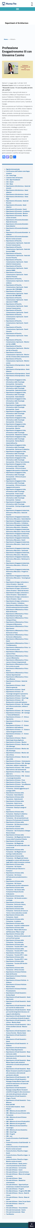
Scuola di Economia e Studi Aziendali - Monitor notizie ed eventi (17, 1148)
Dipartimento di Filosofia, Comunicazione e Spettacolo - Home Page (17, 336)
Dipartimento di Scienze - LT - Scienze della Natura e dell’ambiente (17, 726)
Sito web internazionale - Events (16, 1210)
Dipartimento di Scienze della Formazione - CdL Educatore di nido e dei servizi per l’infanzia (17, 824)
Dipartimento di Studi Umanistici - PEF (17, 1077)
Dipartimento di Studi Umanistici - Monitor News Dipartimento (16, 1049)
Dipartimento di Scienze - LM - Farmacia (18, 711)
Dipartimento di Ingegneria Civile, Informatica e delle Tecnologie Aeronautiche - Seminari (16, 498)
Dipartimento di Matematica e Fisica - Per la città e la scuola (17, 665)
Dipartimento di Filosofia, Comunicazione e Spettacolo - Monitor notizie (17, 361)
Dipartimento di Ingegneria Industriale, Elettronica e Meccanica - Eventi (17, 539)
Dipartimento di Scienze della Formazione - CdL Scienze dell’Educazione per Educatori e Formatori (15, 867)
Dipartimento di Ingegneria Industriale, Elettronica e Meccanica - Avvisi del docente (17, 512)
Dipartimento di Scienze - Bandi (15, 690)
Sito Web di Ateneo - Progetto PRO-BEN (18, 1191)
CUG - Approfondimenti (13, 180)
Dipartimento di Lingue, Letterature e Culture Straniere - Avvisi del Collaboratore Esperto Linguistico (17, 584)
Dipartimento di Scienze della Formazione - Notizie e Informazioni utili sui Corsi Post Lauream (18, 936)
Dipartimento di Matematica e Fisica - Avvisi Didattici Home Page (17, 615)
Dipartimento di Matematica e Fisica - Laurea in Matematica (17, 657)
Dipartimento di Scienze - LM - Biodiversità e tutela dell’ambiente (16, 701)
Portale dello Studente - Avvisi (15, 1107)
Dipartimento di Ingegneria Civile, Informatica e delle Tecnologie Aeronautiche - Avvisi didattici (16, 395)
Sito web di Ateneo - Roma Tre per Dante (18, 1201)
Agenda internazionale (13, 169)
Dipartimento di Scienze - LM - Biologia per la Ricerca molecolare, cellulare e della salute (17, 706)
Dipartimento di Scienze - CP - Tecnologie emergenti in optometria (17, 693)
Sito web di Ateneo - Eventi (14, 1170)
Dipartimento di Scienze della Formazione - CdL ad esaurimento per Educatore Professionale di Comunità (17, 818)
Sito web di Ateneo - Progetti (15, 1189)
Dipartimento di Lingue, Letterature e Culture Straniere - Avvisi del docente (17, 589)
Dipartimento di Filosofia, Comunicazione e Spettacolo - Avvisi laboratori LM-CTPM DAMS (17, 287)
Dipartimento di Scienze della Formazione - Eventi (15, 916)
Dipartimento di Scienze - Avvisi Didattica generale (15, 686)
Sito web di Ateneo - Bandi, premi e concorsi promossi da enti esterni (16, 1165)
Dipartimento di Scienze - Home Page (17, 698)
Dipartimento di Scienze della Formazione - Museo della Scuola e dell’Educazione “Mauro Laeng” (16, 930)
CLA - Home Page (11, 176)
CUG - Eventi (9, 182)
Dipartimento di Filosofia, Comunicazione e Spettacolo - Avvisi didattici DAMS (17, 268)
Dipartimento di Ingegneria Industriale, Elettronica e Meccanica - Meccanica (17, 554)
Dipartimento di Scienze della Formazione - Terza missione (15, 941)
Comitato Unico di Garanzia (14, 178)
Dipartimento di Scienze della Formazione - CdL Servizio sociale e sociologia (16, 898)
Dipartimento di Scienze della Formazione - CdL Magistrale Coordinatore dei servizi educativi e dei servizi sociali (18, 844)
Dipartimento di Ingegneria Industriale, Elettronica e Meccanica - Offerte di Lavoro (17, 565)
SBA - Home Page (11, 1132)
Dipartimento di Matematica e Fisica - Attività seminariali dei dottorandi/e (17, 606)
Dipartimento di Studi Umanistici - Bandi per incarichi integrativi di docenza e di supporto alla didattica (18, 1012)
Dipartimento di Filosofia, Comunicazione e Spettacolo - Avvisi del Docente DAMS (18, 249)
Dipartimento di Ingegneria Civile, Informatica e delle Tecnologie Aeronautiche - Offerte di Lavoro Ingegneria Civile (16, 476)
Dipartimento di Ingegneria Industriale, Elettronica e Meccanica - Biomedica (17, 526)
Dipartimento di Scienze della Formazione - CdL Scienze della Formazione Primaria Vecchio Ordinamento (15, 891)
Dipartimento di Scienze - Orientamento (18, 761)
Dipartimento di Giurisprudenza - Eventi (18, 374)
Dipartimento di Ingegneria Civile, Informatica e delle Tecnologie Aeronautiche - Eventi (16, 407)
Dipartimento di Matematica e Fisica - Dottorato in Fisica (17, 632)
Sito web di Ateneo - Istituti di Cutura (17, 1172)
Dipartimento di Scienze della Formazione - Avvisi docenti (15, 798)
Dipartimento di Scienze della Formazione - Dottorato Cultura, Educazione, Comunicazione (16, 904)
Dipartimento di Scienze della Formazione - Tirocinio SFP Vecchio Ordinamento (16, 963)
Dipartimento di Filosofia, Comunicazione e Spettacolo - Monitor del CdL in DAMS (17, 342)
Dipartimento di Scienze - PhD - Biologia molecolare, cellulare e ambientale (18, 764)
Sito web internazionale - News (15, 1212)
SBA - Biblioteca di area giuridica (16, 1124)
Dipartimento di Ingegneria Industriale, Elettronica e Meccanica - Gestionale (17, 549)
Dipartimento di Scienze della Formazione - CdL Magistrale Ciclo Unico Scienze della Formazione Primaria (18, 837)
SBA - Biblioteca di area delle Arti (16, 1111)
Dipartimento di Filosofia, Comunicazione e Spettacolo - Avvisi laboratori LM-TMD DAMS (17, 293)
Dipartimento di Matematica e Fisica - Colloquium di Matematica (17, 623)
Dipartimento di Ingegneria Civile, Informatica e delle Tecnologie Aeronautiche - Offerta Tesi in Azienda (17, 460)
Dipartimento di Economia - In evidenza (18, 211)
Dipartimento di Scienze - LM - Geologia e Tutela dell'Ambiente (18, 714)
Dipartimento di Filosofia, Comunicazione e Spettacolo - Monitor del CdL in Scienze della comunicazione (17, 354)
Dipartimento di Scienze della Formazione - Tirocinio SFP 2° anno (16, 946)
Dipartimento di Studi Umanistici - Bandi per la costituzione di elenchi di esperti (18, 1017)
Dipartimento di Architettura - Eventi (17, 194)
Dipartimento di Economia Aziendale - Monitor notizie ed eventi (17, 238)
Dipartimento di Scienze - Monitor (16, 742)
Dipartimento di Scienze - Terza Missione (18, 784)
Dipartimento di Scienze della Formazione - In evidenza (15, 920)
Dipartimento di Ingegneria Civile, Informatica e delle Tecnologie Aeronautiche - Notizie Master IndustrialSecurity (16, 440)
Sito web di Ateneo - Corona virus (16, 1168)
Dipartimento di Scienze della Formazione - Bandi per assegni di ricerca (16, 807)
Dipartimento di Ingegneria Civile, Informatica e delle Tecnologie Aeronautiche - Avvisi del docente (16, 388)
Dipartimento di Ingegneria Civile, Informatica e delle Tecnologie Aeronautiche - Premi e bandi (16, 491)
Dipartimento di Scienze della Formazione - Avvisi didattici (15, 794)
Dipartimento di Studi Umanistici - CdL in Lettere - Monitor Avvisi (18, 1021)
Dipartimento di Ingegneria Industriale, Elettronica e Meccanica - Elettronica (17, 535)
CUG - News (9, 184)
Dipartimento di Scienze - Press (15, 780)
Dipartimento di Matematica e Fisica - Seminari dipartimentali (17, 674)
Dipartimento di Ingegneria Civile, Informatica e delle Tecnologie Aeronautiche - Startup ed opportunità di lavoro (18, 505)
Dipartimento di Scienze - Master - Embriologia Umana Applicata (16, 739)
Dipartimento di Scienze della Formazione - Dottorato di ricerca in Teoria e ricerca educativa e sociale (17, 911)
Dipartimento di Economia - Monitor (17, 213)
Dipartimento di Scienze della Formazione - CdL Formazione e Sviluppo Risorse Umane (18, 831)
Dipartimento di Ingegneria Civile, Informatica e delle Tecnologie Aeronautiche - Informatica (16, 420)
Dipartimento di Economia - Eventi (16, 209)
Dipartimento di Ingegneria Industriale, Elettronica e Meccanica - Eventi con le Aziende (17, 544)
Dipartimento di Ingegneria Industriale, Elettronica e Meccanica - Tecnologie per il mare (18, 578)
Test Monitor (10, 1214)
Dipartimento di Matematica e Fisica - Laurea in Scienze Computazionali (17, 661)
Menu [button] (31, 1226)
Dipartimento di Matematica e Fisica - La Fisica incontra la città (18, 648)
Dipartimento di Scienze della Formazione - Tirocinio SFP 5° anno (16, 958)
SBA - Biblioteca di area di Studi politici (18, 1121)
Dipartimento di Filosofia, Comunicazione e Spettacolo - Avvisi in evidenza (17, 281)
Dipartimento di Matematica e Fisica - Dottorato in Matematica (17, 636)
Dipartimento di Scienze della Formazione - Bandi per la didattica (16, 813)
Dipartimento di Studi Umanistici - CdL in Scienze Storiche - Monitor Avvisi (18, 1032)
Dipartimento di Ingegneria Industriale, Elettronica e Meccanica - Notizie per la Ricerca (18, 559)
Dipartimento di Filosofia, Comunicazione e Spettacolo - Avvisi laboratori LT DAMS (17, 300)
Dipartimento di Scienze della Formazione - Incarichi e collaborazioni (17, 924)
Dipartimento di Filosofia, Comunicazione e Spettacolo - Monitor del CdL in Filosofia (17, 348)
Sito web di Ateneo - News (14, 1178)
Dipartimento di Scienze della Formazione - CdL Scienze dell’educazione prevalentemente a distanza (16, 876)
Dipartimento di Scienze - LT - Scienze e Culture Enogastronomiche (18, 731)
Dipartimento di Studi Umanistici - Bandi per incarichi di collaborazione (18, 1007)
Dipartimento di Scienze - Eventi (15, 696)
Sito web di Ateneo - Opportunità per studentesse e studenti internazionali (17, 1186)
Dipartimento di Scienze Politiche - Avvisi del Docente (16, 973)
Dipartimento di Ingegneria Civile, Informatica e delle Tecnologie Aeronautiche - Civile (16, 401)
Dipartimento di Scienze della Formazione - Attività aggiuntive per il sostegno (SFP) (17, 789)
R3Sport (8, 1109)
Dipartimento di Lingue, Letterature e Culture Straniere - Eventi (17, 598)
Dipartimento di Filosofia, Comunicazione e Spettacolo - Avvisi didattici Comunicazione (17, 262)
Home (6, 39)
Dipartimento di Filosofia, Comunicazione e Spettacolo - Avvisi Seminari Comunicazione (17, 306)
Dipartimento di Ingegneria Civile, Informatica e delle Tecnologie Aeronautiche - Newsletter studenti (17, 432)
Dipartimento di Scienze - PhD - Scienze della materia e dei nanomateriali (18, 769)
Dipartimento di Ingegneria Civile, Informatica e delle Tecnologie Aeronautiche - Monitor (16, 426)
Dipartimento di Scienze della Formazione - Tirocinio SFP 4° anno (16, 954)
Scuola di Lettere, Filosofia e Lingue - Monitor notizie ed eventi (17, 1160)
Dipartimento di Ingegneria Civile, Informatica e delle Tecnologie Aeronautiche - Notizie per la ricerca (17, 454)
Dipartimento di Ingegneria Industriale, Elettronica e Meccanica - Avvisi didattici (18, 518)
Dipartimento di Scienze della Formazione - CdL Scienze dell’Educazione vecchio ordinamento (17, 883)
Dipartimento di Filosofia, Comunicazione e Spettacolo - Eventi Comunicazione (17, 317)
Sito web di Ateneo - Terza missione (17, 1208)
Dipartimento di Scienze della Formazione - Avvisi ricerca (15, 802)
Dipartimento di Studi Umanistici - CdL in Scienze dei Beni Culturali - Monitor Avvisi (18, 1027)
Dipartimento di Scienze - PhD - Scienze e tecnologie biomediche (18, 777)
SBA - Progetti (10, 1134)
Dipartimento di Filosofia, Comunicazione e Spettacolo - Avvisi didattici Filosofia (17, 274)
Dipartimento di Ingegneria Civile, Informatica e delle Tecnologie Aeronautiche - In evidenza (16, 414)
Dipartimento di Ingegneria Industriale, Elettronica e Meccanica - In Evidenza (17, 522)
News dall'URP (10, 1105)
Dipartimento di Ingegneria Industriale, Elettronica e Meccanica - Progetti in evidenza (17, 572)
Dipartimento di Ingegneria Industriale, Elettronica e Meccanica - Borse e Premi (18, 530)
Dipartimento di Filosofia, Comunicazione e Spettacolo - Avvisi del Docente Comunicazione (18, 243)
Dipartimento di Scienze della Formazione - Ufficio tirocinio (15, 969)
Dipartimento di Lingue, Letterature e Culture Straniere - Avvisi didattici (17, 594)
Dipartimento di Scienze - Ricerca (16, 782)
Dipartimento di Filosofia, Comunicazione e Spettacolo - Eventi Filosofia (17, 329)
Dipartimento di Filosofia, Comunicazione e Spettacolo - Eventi (17, 311)
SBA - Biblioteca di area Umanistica (16, 1130)
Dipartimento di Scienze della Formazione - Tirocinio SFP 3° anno (16, 950)
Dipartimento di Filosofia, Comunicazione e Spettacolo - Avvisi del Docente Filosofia (18, 255)
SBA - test (9, 1136)
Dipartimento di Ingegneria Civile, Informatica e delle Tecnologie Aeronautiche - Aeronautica (16, 382)
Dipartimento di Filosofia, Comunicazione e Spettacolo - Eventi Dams (17, 323)
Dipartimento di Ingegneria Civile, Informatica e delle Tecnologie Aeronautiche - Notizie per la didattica (17, 447)
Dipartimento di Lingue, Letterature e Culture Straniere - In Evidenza (17, 602)
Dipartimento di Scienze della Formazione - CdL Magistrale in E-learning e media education (16, 852)
